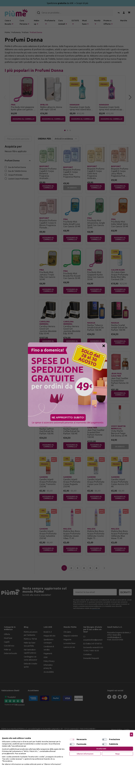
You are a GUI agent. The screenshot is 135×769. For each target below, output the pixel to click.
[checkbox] (72, 739)
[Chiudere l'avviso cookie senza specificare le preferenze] (131, 735)
